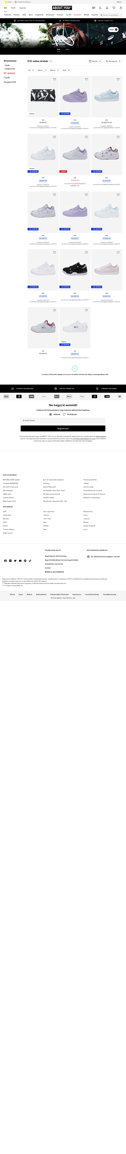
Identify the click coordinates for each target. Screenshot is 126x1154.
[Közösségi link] (5, 560)
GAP (4, 511)
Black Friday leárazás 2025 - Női (55, 501)
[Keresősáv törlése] (120, 15)
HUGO (5, 526)
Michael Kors (88, 511)
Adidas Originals (89, 526)
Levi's (85, 529)
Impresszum (76, 594)
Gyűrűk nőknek (8, 498)
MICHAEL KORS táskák (11, 480)
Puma (85, 515)
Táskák (86, 483)
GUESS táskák (48, 498)
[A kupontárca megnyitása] (93, 7)
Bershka (6, 519)
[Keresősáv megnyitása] (100, 15)
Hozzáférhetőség (92, 594)
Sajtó (21, 594)
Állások (29, 594)
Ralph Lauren (8, 533)
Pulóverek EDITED (90, 480)
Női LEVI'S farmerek (10, 487)
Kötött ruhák (88, 487)
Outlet (10, 2)
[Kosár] (120, 7)
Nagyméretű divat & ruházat (94, 494)
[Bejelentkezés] (100, 7)
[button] (95, 61)
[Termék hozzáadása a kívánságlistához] (54, 79)
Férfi (13, 8)
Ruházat (46, 483)
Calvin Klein (7, 515)
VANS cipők (7, 494)
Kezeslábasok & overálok (92, 490)
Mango (86, 522)
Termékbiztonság (109, 594)
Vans (45, 522)
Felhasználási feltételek (59, 594)
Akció (40, 70)
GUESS (45, 526)
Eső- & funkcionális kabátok (53, 480)
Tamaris (46, 515)
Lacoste (86, 519)
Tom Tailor (47, 519)
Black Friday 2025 (9, 501)
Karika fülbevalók (49, 487)
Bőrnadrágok (8, 490)
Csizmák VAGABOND (10, 483)
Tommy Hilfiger (8, 529)
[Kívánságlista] (113, 7)
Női (5, 8)
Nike (44, 529)
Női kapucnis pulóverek (51, 494)
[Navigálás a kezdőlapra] (16, 551)
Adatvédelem (101, 436)
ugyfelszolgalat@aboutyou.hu (84, 439)
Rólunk (12, 594)
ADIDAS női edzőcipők (91, 498)
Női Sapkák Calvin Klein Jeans (54, 490)
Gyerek (22, 8)
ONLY (5, 522)
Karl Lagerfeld (48, 511)
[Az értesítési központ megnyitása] (107, 8)
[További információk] (43, 130)
